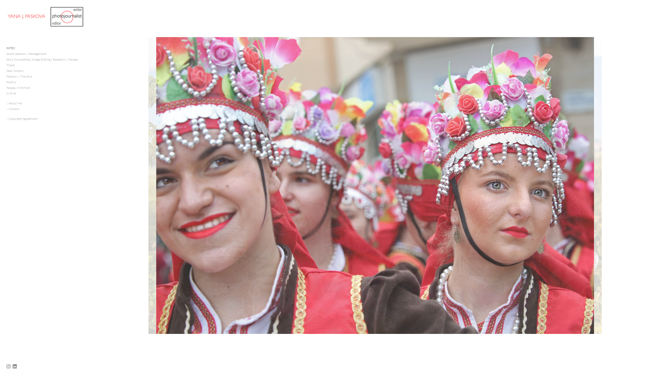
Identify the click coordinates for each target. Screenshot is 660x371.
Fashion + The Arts (19, 76)
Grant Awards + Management (26, 54)
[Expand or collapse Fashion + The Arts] (35, 76)
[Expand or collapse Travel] (18, 65)
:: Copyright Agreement (22, 119)
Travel (10, 65)
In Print (11, 93)
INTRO (10, 48)
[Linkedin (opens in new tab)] (15, 366)
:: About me (14, 103)
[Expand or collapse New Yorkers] (26, 71)
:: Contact (12, 109)
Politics (11, 82)
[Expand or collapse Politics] (19, 82)
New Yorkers (14, 71)
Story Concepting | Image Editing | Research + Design (42, 59)
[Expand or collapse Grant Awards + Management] (49, 54)
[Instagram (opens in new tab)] (8, 366)
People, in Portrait (18, 88)
